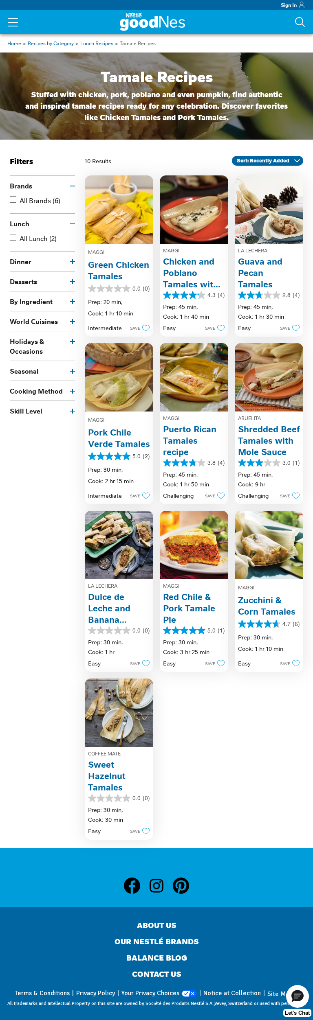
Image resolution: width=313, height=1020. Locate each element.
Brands (21, 185)
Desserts (23, 281)
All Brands (40, 200)
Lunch (19, 223)
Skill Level (26, 410)
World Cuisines (34, 321)
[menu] (13, 23)
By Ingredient (31, 301)
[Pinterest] (181, 886)
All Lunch (38, 238)
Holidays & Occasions (27, 346)
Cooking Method (36, 390)
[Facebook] (136, 886)
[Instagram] (160, 886)
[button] (137, 328)
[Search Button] (300, 22)
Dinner (20, 261)
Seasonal (24, 370)
